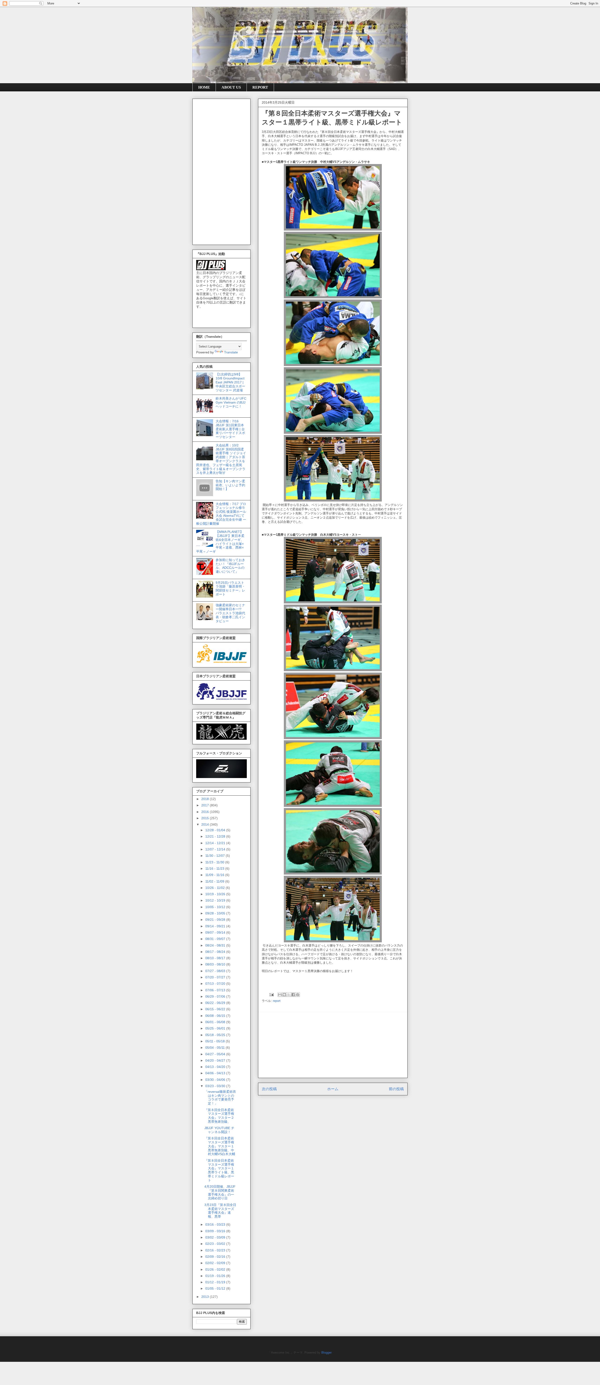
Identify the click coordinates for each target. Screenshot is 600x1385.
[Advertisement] (333, 1045)
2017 (205, 805)
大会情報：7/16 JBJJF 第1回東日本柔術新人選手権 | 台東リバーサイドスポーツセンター (230, 429)
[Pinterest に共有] (297, 994)
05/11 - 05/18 (215, 1041)
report (277, 1001)
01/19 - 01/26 (215, 1276)
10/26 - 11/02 (215, 888)
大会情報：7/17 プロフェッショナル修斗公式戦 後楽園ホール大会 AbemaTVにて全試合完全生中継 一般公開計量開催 (221, 513)
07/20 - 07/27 (215, 977)
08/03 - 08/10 (215, 964)
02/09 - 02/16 (215, 1256)
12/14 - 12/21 (215, 843)
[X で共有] (288, 994)
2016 (205, 812)
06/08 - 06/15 (215, 1016)
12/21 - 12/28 (215, 836)
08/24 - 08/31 (215, 945)
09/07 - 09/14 (215, 932)
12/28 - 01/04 (215, 830)
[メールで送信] (280, 994)
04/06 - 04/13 (215, 1073)
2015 (205, 818)
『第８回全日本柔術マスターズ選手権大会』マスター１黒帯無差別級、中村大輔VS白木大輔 (219, 1146)
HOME (204, 87)
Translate (231, 352)
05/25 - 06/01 (215, 1028)
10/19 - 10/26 (215, 894)
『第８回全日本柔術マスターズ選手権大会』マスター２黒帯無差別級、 (219, 1115)
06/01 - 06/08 (215, 1022)
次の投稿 (269, 1089)
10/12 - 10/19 (215, 900)
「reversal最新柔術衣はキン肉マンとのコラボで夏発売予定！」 (220, 1097)
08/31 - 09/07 (215, 939)
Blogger (326, 1352)
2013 (205, 1297)
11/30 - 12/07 (215, 855)
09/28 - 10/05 (215, 913)
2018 (205, 799)
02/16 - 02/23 (215, 1250)
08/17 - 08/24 (215, 952)
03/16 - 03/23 (215, 1224)
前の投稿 (396, 1089)
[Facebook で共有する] (293, 994)
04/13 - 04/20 (215, 1067)
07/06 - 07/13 (215, 990)
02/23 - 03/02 (215, 1244)
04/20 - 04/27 (215, 1060)
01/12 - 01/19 (215, 1282)
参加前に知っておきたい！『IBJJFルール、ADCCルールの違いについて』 (230, 565)
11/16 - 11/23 (215, 868)
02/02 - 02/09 (215, 1263)
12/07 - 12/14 (215, 849)
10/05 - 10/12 (215, 907)
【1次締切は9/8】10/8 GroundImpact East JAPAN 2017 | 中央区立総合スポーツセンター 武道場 (230, 382)
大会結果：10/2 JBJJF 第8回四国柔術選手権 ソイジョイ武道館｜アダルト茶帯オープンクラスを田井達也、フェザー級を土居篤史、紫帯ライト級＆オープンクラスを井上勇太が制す (221, 459)
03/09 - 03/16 (215, 1231)
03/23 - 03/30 (215, 1086)
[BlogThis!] (284, 994)
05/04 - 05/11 (215, 1047)
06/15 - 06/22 (215, 1009)
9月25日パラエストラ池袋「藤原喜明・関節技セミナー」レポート (230, 588)
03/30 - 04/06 (215, 1080)
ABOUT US (231, 87)
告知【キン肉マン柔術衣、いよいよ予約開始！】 (230, 485)
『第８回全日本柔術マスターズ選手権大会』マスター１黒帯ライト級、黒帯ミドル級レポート (219, 1170)
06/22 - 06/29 (215, 1003)
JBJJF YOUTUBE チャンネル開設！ (219, 1130)
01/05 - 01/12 (215, 1288)
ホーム (332, 1089)
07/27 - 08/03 (215, 971)
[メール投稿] (271, 994)
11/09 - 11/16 (215, 875)
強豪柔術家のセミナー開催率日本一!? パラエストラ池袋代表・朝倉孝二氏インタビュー (230, 613)
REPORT (260, 87)
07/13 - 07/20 (215, 983)
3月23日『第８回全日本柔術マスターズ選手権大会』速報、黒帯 (220, 1210)
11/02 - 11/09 (215, 881)
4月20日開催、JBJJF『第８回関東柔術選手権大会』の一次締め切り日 (220, 1192)
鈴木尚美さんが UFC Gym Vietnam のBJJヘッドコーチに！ (231, 402)
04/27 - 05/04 (215, 1054)
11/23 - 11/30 (215, 862)
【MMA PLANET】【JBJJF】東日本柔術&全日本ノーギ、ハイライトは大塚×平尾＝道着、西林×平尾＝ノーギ (220, 541)
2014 (205, 824)
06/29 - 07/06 (215, 996)
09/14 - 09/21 (215, 926)
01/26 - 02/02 (215, 1269)
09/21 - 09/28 (215, 919)
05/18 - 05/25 (215, 1035)
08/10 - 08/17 (215, 958)
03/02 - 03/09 (215, 1237)
